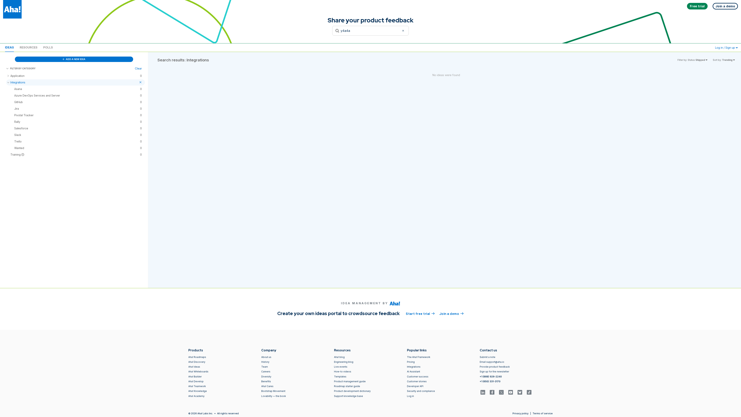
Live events (340, 366)
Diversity (266, 376)
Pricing (411, 361)
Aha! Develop (196, 381)
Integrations (413, 366)
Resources (28, 47)
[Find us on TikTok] (529, 392)
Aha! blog (339, 357)
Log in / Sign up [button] (725, 47)
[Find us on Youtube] (511, 392)
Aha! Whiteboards (198, 371)
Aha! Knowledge (197, 391)
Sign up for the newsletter (494, 371)
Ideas (9, 47)
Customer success (417, 376)
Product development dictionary (352, 391)
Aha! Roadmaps (197, 357)
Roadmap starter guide (347, 386)
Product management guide (350, 381)
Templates (340, 376)
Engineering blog (343, 361)
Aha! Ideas (194, 366)
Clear (138, 68)
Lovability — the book (273, 396)
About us (266, 357)
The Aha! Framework (418, 357)
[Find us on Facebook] (492, 392)
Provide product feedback (495, 366)
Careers (265, 371)
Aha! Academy (196, 396)
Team (264, 366)
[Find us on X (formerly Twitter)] (501, 392)
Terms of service (543, 413)
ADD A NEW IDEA (75, 59)
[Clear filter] (403, 30)
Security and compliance (421, 391)
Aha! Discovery (196, 361)
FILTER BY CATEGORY (23, 68)
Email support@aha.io (492, 361)
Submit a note (487, 357)
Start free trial (420, 314)
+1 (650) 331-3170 (490, 381)
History (265, 361)
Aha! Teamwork (197, 386)
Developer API (415, 386)
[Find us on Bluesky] (520, 392)
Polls (48, 47)
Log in (410, 396)
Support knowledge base (348, 396)
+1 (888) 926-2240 (491, 376)
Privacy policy (521, 413)
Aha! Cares (267, 386)
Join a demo (451, 314)
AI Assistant (413, 371)
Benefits (266, 381)
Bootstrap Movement (273, 391)
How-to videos (342, 371)
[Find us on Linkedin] (483, 392)
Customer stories (417, 381)
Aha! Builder (195, 376)
